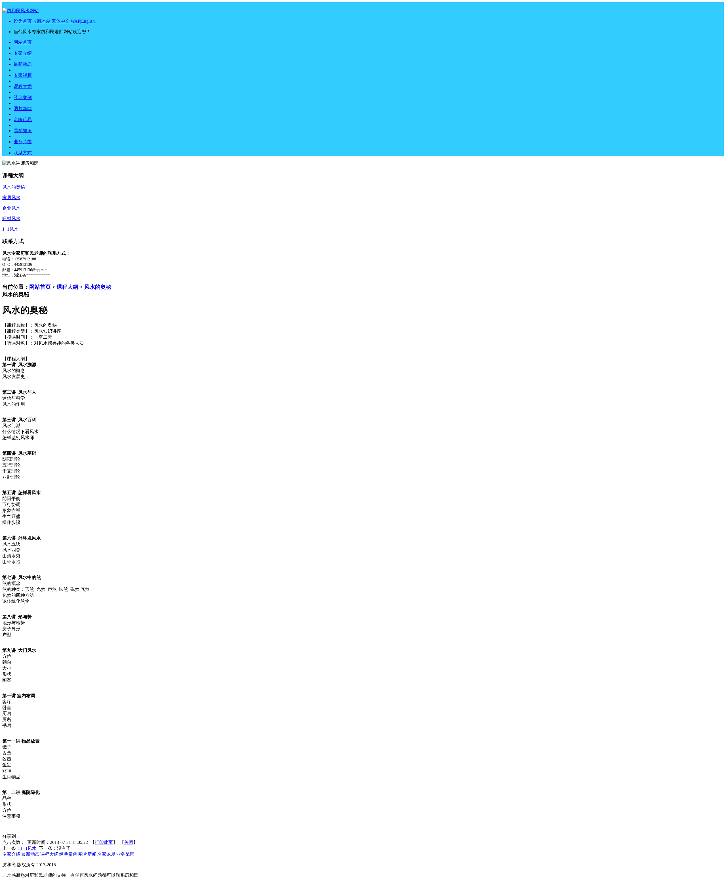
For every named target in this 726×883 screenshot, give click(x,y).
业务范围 (125, 854)
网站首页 (40, 287)
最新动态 (30, 854)
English (88, 21)
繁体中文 (61, 21)
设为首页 (23, 21)
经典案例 (68, 854)
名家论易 (106, 854)
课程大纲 (67, 287)
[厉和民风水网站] (20, 10)
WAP (75, 21)
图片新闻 (87, 854)
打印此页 (104, 842)
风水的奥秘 (97, 287)
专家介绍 (11, 854)
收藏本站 (42, 21)
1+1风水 (28, 848)
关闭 (128, 842)
